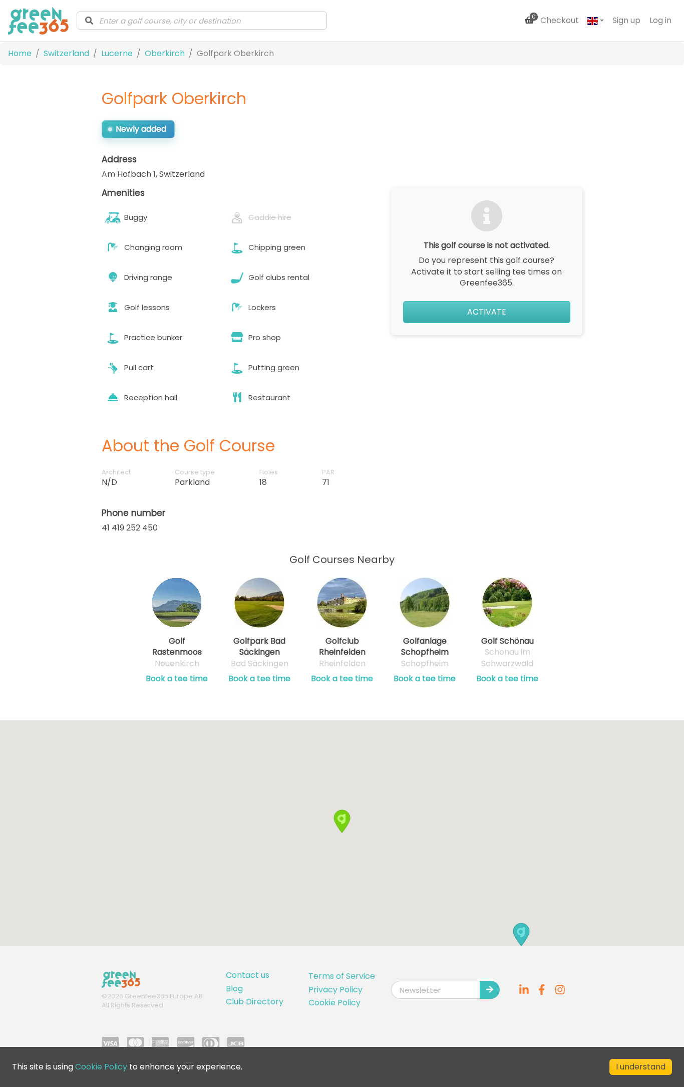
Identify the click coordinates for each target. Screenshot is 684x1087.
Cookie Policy (334, 1002)
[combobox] (202, 21)
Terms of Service (341, 976)
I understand (640, 1066)
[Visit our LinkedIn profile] (524, 990)
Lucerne (117, 53)
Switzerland (66, 53)
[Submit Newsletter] (490, 990)
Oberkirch (165, 53)
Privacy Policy (335, 989)
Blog (234, 988)
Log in (660, 20)
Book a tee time (177, 678)
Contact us (247, 975)
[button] (521, 934)
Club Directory (254, 1001)
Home (20, 53)
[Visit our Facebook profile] (542, 990)
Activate (486, 312)
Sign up (626, 20)
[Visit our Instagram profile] (560, 990)
